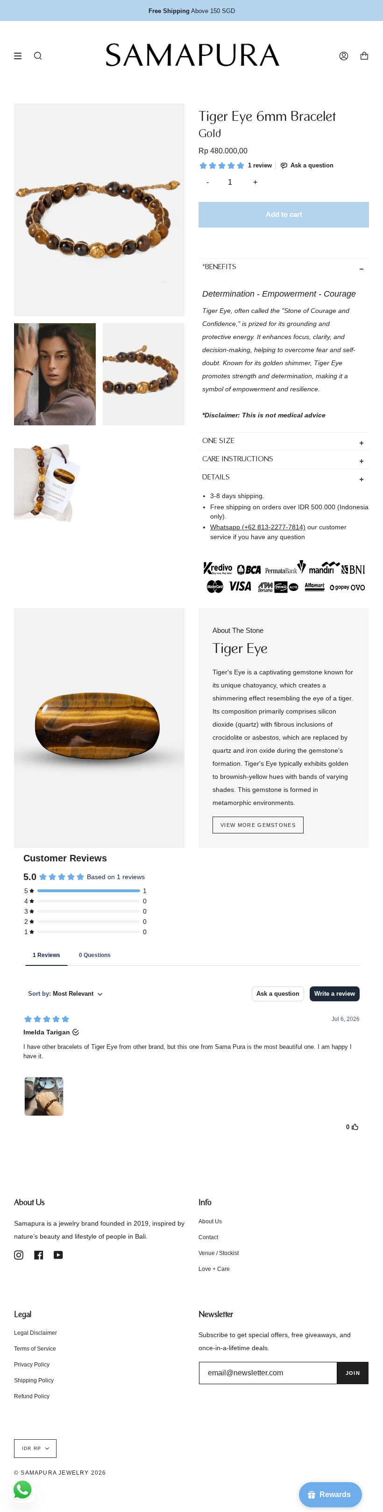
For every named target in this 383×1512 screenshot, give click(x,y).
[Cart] (364, 55)
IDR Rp (31, 1448)
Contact (208, 1237)
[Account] (343, 55)
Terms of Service (35, 1349)
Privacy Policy (32, 1364)
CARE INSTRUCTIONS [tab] (237, 459)
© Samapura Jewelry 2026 (60, 1473)
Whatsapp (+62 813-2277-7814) (257, 527)
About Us (210, 1221)
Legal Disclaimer (35, 1333)
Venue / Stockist (219, 1253)
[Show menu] (21, 56)
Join (353, 1373)
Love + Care (214, 1269)
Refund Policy (32, 1396)
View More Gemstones (258, 825)
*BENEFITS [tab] (219, 267)
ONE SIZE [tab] (218, 441)
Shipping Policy (34, 1380)
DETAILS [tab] (216, 477)
